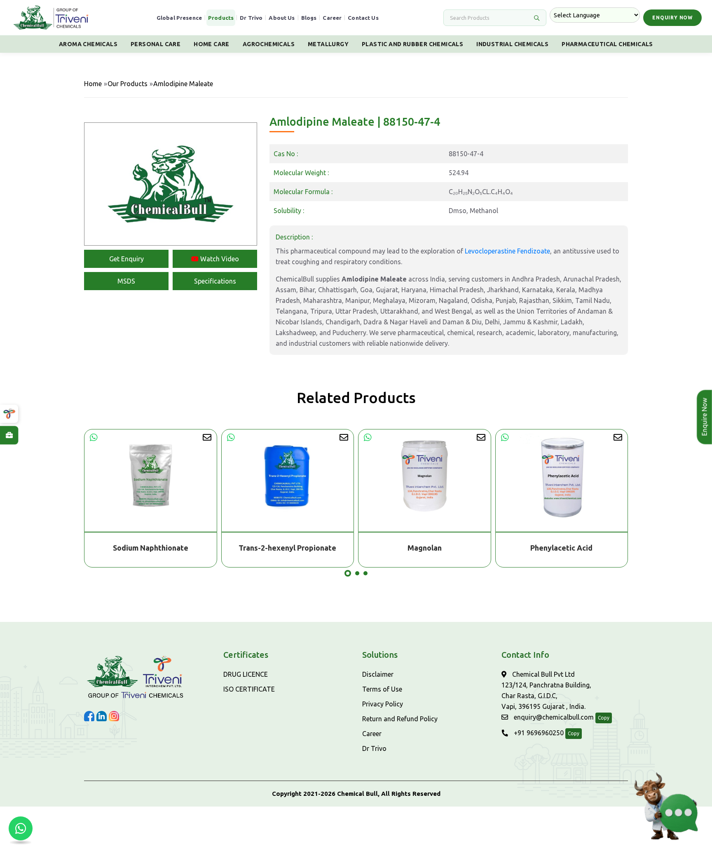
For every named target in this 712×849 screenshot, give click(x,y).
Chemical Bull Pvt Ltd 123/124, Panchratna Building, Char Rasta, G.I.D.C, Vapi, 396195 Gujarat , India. (546, 690)
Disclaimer (377, 674)
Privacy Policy (382, 704)
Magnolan (300, 548)
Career (332, 17)
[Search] (536, 17)
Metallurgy (328, 44)
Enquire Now (704, 417)
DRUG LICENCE (245, 674)
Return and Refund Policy (400, 718)
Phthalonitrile (574, 548)
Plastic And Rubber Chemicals (412, 44)
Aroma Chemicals (88, 44)
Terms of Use (382, 689)
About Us (282, 17)
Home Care (212, 44)
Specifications (215, 281)
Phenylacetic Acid (437, 548)
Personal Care (155, 44)
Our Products (128, 83)
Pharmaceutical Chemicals (607, 44)
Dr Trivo (251, 17)
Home (93, 83)
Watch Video (219, 259)
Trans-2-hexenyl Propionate (163, 548)
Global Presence (179, 17)
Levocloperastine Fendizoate (507, 251)
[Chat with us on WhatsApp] (20, 828)
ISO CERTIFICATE (249, 689)
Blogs (309, 17)
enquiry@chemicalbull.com (553, 717)
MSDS (126, 281)
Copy (603, 717)
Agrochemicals (269, 44)
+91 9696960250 (538, 732)
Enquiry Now (672, 17)
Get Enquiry (126, 259)
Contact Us (363, 17)
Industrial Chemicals (512, 44)
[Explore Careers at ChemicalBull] (9, 435)
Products (221, 17)
